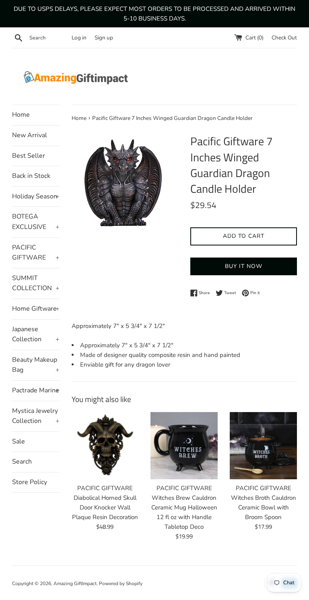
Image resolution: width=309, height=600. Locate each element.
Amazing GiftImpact (75, 583)
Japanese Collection (36, 334)
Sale (18, 441)
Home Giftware (36, 308)
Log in (79, 37)
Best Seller (28, 155)
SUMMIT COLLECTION (36, 283)
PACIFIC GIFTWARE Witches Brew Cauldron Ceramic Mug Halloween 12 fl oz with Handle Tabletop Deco (184, 507)
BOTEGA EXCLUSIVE (36, 221)
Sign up (104, 37)
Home (21, 114)
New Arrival (29, 135)
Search (22, 461)
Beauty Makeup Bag (36, 365)
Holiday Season (36, 196)
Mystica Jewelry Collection (36, 416)
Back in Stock (31, 175)
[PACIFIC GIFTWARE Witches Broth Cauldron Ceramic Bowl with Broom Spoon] (263, 445)
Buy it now (243, 266)
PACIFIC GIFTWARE (36, 252)
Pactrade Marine (36, 390)
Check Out (284, 37)
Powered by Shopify (120, 583)
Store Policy (29, 482)
